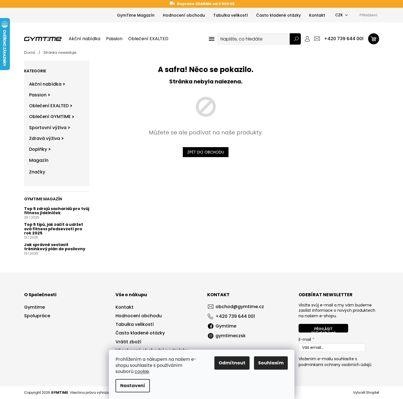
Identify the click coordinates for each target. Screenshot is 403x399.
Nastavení (132, 385)
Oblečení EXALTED (49, 106)
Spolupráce (37, 316)
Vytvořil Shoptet (366, 392)
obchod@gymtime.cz (239, 306)
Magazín (38, 160)
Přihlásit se (322, 329)
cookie (142, 371)
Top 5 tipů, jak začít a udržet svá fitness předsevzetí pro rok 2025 (53, 228)
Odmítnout (232, 363)
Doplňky (38, 149)
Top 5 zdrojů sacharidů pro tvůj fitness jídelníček (56, 211)
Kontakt (317, 15)
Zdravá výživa (44, 138)
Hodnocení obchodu (184, 15)
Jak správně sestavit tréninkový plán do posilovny (54, 247)
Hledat (295, 39)
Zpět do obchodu (205, 152)
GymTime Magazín (136, 15)
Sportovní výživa (47, 127)
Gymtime (34, 307)
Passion (38, 95)
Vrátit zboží (128, 342)
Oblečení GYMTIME (50, 116)
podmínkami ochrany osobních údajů (335, 364)
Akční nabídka (45, 84)
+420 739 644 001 (235, 316)
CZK (339, 15)
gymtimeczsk (230, 335)
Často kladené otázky (278, 15)
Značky (37, 172)
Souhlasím (271, 363)
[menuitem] (84, 38)
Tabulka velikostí (230, 15)
